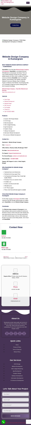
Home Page (7, 99)
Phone (15, 287)
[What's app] (3, 243)
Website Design (7, 103)
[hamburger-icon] (28, 3)
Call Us (3, 236)
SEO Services (7, 105)
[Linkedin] (15, 333)
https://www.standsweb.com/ (8, 92)
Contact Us (6, 109)
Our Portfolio (7, 107)
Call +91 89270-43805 (9, 111)
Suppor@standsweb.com (15, 153)
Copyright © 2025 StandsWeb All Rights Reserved (15, 422)
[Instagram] (11, 333)
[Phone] (15, 284)
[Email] (15, 295)
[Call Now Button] (3, 422)
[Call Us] (3, 232)
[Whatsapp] (24, 333)
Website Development (9, 101)
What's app (4, 247)
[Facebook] (7, 333)
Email (16, 298)
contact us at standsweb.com (20, 156)
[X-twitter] (20, 333)
